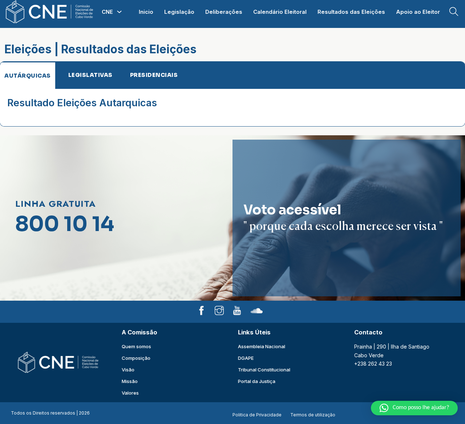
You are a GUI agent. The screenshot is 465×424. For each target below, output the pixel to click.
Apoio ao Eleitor (418, 11)
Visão (128, 369)
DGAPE (246, 358)
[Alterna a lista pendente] (119, 12)
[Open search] (454, 12)
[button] (414, 408)
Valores (130, 393)
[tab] (27, 75)
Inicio (146, 11)
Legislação (179, 11)
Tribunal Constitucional (264, 369)
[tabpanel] (232, 107)
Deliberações (223, 11)
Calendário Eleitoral (280, 11)
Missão (130, 381)
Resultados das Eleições (351, 11)
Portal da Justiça (256, 381)
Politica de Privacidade (257, 414)
